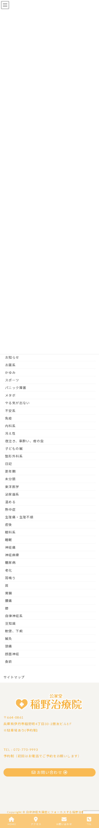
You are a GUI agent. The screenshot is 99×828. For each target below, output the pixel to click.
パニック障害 (15, 388)
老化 (8, 570)
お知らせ (12, 357)
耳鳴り (10, 578)
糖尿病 (10, 562)
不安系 (10, 411)
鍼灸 (8, 639)
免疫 (8, 418)
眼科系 (10, 532)
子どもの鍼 (14, 449)
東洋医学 (12, 487)
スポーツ (12, 380)
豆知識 (10, 623)
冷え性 (10, 433)
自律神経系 (14, 616)
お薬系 (10, 365)
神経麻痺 (12, 555)
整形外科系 (14, 456)
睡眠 (8, 540)
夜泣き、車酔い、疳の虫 (24, 441)
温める (10, 502)
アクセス (36, 824)
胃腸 (8, 593)
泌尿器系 (12, 494)
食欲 (8, 662)
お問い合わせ (64, 824)
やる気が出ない (17, 403)
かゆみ (10, 372)
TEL (89, 824)
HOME (11, 824)
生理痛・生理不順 (19, 517)
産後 (8, 525)
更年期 (10, 471)
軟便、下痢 (14, 631)
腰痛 (8, 601)
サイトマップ (14, 677)
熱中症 (10, 509)
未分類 (10, 479)
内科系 (10, 426)
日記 (8, 464)
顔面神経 (12, 654)
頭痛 (8, 646)
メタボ (10, 395)
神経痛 (10, 547)
